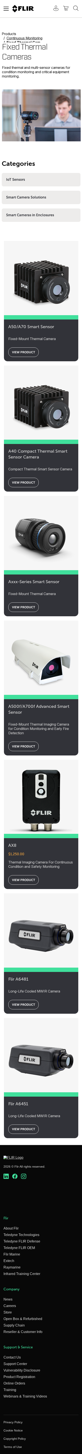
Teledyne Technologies (21, 1235)
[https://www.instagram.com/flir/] (23, 1176)
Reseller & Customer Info (22, 1332)
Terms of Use (12, 1447)
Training (9, 1390)
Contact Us (12, 1357)
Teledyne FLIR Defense (21, 1241)
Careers (9, 1306)
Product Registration (19, 1377)
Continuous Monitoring (24, 38)
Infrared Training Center (21, 1274)
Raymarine (12, 1267)
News (7, 1299)
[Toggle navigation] (6, 9)
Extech (8, 1261)
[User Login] (54, 8)
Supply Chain (14, 1325)
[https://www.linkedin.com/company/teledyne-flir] (6, 1176)
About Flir (11, 1228)
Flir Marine (11, 1254)
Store (7, 1312)
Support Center (15, 1364)
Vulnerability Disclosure (21, 1370)
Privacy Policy (13, 1422)
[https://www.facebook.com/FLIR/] (14, 1176)
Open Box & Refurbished (22, 1319)
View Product (23, 352)
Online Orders (14, 1383)
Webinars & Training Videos (25, 1396)
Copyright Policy (14, 1438)
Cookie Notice (13, 1430)
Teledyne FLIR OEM (19, 1248)
